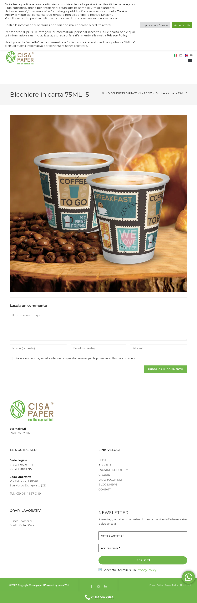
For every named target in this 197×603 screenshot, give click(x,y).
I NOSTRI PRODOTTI (111, 470)
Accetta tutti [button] (182, 25)
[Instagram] (98, 586)
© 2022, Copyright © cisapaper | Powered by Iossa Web (39, 585)
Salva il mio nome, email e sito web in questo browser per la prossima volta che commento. (77, 358)
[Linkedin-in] (105, 586)
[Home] (103, 93)
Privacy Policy (146, 570)
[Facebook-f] (91, 586)
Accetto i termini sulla (130, 570)
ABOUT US (105, 465)
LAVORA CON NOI (110, 479)
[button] (190, 60)
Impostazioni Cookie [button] (155, 25)
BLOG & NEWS (107, 484)
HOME (102, 460)
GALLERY (104, 474)
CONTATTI (104, 489)
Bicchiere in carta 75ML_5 (171, 93)
